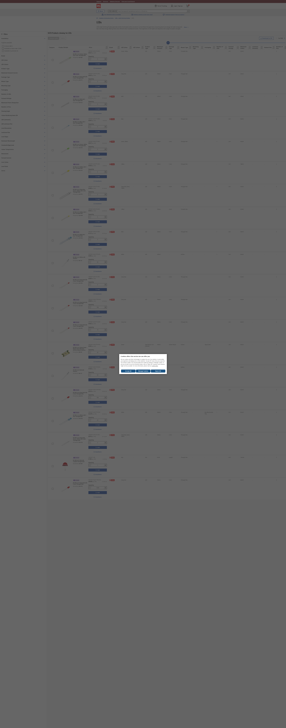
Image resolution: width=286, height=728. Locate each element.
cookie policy (155, 366)
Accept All (128, 371)
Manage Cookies (143, 371)
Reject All (158, 371)
